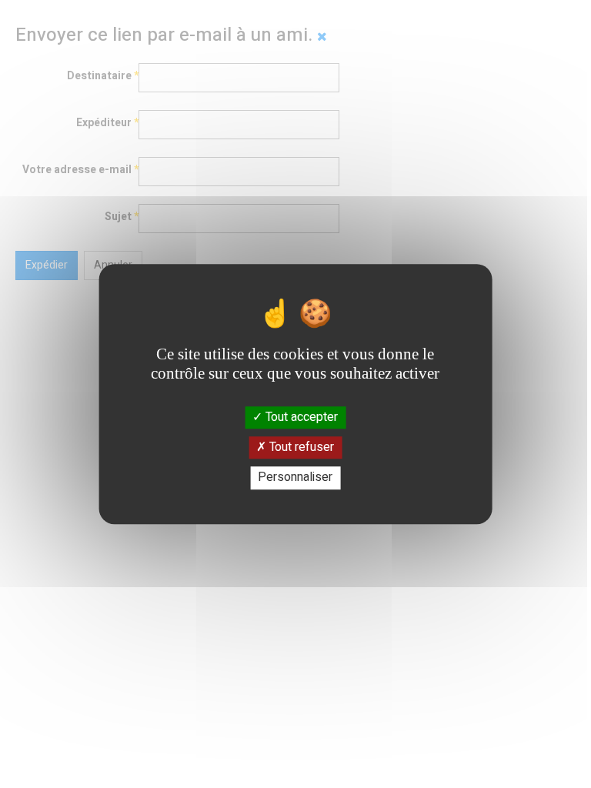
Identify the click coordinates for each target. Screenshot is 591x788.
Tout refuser (300, 447)
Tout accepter (300, 417)
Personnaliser (295, 478)
